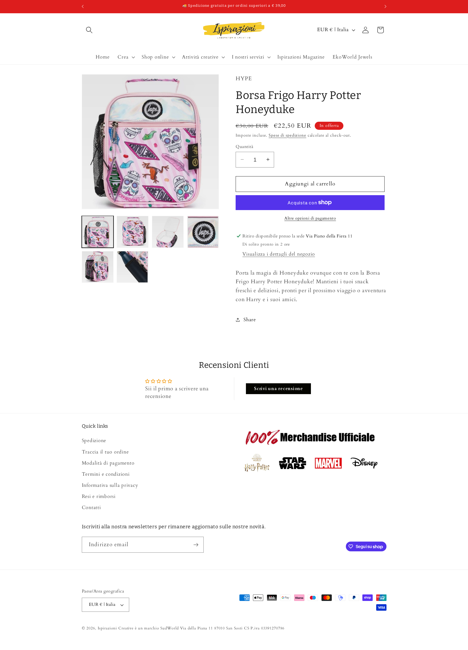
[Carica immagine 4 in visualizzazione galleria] (203, 231)
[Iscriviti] (195, 545)
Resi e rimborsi (99, 497)
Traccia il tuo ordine (105, 452)
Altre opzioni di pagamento (310, 218)
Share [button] (249, 319)
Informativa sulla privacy (110, 485)
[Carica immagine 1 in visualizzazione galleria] (97, 231)
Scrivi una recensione (278, 389)
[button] (89, 29)
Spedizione (94, 441)
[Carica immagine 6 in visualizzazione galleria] (132, 267)
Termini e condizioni (106, 474)
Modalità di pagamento (108, 463)
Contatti (91, 508)
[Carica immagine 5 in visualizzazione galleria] (97, 267)
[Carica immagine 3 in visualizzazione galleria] (168, 231)
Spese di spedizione (287, 135)
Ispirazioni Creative (116, 628)
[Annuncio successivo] (385, 6)
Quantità (244, 146)
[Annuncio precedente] (83, 6)
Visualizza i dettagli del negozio (278, 254)
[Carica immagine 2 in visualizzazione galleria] (132, 231)
